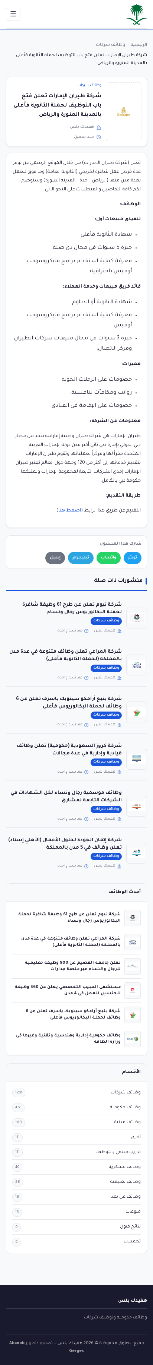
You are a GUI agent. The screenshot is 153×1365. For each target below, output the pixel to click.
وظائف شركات (89, 85)
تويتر (132, 557)
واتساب (108, 557)
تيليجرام (80, 557)
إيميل (55, 557)
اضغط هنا (69, 510)
